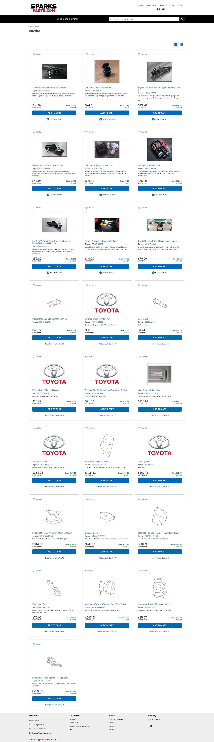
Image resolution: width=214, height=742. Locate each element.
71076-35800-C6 (99, 536)
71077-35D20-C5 (99, 465)
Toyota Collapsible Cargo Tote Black (101, 241)
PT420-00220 (97, 169)
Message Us (74, 723)
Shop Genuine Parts (67, 19)
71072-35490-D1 (46, 465)
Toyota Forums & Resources (79, 726)
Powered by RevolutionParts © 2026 (42, 740)
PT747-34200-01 (99, 322)
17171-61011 (44, 393)
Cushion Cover (91, 532)
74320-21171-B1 (151, 393)
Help (172, 5)
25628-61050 (97, 393)
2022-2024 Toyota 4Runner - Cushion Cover (52, 532)
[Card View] (176, 44)
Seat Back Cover (39, 461)
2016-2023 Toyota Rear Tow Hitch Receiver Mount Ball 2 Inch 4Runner (51, 242)
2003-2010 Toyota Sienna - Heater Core (50, 677)
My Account (163, 5)
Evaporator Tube (39, 604)
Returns (111, 723)
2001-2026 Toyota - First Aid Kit (99, 165)
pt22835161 (44, 246)
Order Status (151, 5)
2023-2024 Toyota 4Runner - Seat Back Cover (105, 604)
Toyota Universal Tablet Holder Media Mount (157, 241)
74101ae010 (97, 91)
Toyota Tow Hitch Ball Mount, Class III (49, 87)
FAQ (71, 729)
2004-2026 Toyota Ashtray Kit (98, 87)
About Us (73, 719)
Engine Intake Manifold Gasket (45, 390)
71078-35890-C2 (151, 536)
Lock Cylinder (144, 461)
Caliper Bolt (143, 318)
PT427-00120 (97, 244)
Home (141, 5)
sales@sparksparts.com (43, 733)
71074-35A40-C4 (99, 607)
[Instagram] (163, 9)
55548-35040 (44, 322)
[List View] (182, 44)
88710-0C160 (44, 607)
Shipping (112, 726)
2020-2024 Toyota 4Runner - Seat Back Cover (158, 532)
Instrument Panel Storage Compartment (49, 318)
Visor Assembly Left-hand (149, 390)
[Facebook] (158, 9)
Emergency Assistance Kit (149, 165)
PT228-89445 (44, 169)
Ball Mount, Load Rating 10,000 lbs (47, 165)
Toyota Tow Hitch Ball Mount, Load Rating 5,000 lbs (159, 88)
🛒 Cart (180, 5)
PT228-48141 (44, 91)
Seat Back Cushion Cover (96, 461)
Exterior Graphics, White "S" (97, 318)
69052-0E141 (150, 465)
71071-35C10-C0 (46, 536)
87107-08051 (44, 681)
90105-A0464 (150, 322)
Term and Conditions (116, 719)
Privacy (111, 729)
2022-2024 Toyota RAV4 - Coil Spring (154, 604)
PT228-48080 (150, 93)
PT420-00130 (150, 169)
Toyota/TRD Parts (154, 719)
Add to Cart (54, 113)
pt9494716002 (150, 244)
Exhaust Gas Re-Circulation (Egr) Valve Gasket (106, 390)
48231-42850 (150, 607)
